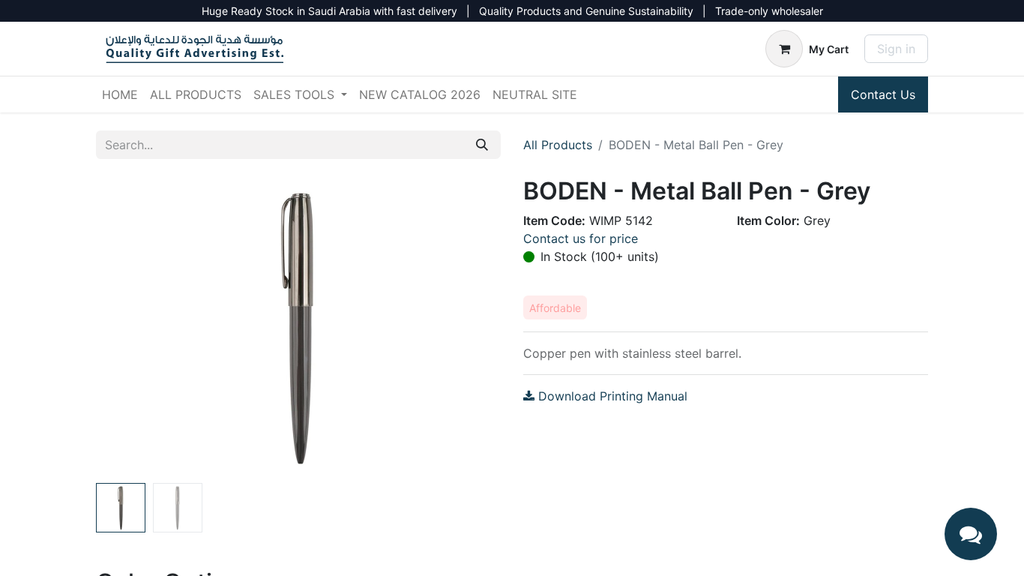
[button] (126, 327)
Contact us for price (580, 238)
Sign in (896, 48)
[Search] (482, 144)
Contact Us (883, 94)
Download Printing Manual (610, 396)
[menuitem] (120, 95)
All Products (557, 144)
